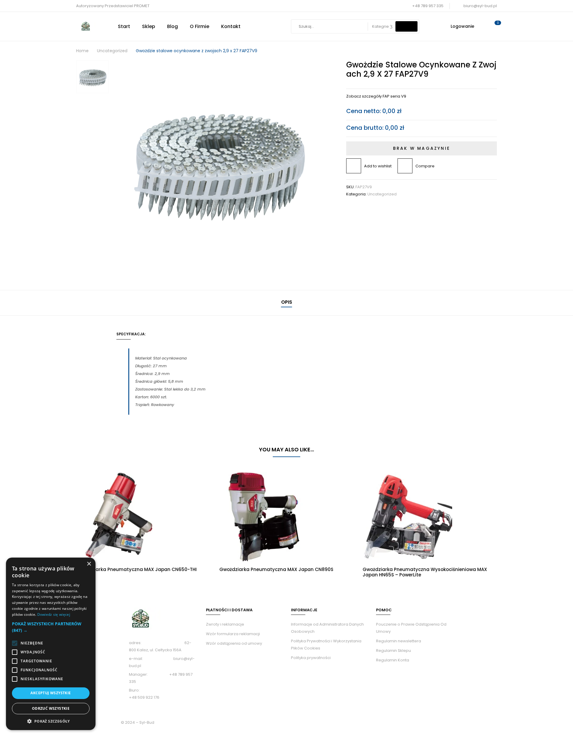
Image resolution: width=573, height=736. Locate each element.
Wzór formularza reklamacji (233, 634)
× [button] (89, 564)
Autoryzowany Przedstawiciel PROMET (113, 6)
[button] (51, 627)
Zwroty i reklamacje (225, 624)
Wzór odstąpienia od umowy (234, 643)
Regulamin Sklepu (393, 650)
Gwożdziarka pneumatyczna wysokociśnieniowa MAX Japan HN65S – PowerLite (425, 572)
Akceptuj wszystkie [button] (50, 692)
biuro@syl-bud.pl (480, 6)
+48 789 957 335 (427, 6)
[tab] (286, 303)
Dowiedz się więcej (53, 614)
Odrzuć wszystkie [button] (51, 708)
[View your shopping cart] (495, 26)
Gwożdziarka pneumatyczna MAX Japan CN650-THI (136, 569)
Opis (286, 302)
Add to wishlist (378, 166)
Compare (425, 166)
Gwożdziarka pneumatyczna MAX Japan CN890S (276, 569)
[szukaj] (406, 26)
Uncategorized (112, 51)
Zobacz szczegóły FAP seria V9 (376, 96)
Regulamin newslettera (398, 641)
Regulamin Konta (392, 660)
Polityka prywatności (311, 658)
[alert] (51, 644)
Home (82, 51)
